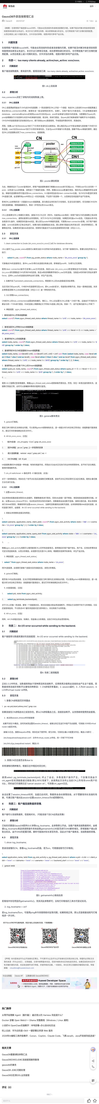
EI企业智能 (7, 976)
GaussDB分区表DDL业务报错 (15, 1075)
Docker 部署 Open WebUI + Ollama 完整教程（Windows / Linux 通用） (36, 1020)
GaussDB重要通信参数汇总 (14, 1054)
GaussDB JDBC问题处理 (13, 1070)
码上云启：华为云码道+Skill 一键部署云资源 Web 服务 (27, 1030)
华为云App (92, 2)
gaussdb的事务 (9, 1065)
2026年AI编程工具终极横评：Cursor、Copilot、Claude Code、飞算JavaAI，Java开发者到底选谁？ (49, 1035)
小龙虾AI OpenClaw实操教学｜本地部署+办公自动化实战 (28, 1025)
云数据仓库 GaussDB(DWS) (37, 976)
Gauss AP (19, 976)
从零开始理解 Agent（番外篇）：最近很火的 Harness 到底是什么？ (33, 1015)
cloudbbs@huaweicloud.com (22, 968)
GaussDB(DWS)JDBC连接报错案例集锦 (20, 1059)
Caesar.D (9, 21)
